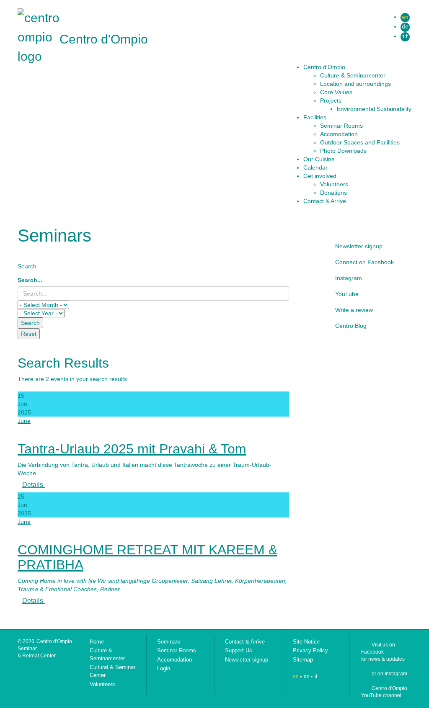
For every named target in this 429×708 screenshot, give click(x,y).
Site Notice (306, 641)
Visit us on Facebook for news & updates (383, 652)
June (24, 420)
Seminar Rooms (176, 650)
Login (163, 668)
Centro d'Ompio (103, 39)
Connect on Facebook (364, 262)
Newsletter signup (358, 246)
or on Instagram (389, 674)
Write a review (354, 309)
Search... (30, 280)
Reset (28, 333)
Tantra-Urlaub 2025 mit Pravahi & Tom (132, 448)
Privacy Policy (310, 650)
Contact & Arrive (245, 641)
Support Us (238, 650)
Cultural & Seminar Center (112, 671)
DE (405, 26)
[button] (357, 67)
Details (33, 484)
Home (97, 641)
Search (30, 322)
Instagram (348, 278)
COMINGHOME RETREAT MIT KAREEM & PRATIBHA (147, 557)
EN (405, 17)
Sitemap (303, 660)
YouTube (347, 294)
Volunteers (102, 684)
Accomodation (174, 660)
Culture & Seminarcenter (107, 654)
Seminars (168, 641)
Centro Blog (351, 325)
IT (405, 36)
